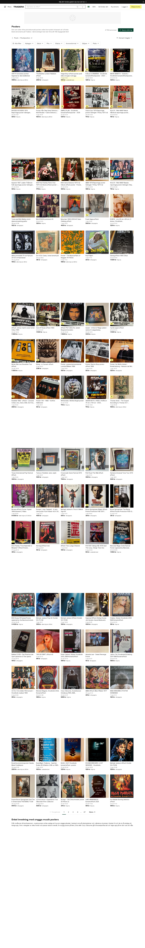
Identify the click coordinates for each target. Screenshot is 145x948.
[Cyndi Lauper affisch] (121, 314)
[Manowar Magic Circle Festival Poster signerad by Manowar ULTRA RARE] (121, 532)
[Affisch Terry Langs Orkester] (72, 532)
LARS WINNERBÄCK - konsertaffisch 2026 (92, 800)
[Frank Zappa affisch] (97, 205)
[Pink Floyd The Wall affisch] (97, 459)
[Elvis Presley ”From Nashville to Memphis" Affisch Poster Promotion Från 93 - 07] (23, 532)
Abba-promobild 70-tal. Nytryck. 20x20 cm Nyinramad (22, 256)
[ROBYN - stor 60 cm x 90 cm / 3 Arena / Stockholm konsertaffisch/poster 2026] (121, 205)
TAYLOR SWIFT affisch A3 (44, 654)
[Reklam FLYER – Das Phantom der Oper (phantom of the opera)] (23, 641)
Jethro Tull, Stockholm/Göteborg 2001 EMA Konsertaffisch (121, 655)
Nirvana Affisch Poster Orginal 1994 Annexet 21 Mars (21, 510)
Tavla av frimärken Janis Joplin (46, 473)
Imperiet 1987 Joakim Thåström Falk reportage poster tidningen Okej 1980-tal (22, 184)
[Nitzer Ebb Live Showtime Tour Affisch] (23, 351)
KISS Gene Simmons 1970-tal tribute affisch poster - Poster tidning (71, 184)
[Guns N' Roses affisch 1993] (47, 314)
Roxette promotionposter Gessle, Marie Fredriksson (23, 764)
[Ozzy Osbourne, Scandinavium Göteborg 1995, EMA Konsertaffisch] (72, 677)
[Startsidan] (19, 6)
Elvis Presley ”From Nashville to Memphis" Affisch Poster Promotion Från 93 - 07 (22, 547)
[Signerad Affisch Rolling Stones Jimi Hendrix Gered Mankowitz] (97, 604)
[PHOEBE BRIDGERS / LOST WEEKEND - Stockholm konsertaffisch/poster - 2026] (97, 749)
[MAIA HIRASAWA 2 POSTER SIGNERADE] (121, 677)
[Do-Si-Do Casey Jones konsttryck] (47, 242)
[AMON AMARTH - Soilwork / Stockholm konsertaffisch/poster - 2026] (121, 60)
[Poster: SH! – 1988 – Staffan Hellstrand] (47, 387)
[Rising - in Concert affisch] (47, 351)
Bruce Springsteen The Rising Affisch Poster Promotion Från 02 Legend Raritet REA (121, 510)
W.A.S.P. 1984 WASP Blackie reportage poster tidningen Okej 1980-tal (121, 184)
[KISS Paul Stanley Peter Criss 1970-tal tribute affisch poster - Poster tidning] (47, 169)
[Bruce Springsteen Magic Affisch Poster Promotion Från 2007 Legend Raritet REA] (97, 496)
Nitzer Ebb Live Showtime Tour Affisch (22, 365)
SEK (93, 7)
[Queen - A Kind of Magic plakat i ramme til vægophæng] (97, 314)
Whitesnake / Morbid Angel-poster (72, 401)
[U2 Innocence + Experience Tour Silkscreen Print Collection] (47, 786)
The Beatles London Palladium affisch (46, 75)
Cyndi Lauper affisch (117, 328)
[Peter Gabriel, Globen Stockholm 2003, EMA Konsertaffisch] (72, 641)
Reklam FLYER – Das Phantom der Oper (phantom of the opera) (22, 655)
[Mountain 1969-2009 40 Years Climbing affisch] (72, 205)
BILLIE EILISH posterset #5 (44, 219)
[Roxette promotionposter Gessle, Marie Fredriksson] (23, 749)
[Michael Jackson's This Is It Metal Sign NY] (72, 496)
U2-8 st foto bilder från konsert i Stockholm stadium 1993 (22, 692)
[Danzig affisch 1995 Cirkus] (121, 242)
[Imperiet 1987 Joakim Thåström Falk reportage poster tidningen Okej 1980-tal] (23, 169)
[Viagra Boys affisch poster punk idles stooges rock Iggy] (72, 60)
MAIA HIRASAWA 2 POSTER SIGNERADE (119, 692)
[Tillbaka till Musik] (12, 38)
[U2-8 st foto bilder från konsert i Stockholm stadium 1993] (23, 677)
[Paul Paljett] (97, 242)
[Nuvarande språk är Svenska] (88, 6)
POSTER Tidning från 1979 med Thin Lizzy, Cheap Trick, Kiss (96, 547)
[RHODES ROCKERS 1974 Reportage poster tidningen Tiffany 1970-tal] (23, 97)
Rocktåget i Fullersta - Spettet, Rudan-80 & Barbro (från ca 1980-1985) (47, 764)
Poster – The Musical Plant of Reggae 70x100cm (70, 256)
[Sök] (77, 6)
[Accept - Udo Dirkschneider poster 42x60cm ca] (72, 786)
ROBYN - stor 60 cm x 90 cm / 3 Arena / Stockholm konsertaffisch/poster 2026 (120, 220)
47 (85, 812)
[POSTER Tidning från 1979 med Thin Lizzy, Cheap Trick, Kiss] (97, 532)
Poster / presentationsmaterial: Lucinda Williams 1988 (71, 365)
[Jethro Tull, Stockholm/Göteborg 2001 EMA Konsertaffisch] (121, 641)
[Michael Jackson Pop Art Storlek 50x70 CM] (47, 604)
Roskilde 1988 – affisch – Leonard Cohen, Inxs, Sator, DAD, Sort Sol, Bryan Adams (23, 402)
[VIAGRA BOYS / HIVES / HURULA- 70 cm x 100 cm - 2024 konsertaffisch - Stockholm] (97, 387)
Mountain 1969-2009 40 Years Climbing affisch (71, 220)
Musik (16, 38)
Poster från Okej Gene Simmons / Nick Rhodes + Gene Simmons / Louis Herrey (47, 112)
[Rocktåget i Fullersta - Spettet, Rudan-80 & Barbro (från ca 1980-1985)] (47, 749)
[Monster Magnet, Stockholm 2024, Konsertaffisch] (47, 677)
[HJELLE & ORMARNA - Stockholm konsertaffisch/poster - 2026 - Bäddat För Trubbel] (97, 60)
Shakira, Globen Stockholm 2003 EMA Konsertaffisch (121, 619)
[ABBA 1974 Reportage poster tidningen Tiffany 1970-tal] (97, 169)
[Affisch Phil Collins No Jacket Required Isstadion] (72, 314)
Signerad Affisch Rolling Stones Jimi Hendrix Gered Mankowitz (96, 619)
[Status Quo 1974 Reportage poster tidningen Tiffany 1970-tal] (97, 97)
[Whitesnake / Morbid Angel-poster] (72, 387)
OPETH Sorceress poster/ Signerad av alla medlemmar (21, 75)
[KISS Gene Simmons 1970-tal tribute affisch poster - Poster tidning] (72, 169)
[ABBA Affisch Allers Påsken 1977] (97, 677)
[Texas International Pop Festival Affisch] (23, 459)
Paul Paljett (89, 255)
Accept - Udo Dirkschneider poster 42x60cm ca (72, 800)
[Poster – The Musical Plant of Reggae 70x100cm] (72, 242)
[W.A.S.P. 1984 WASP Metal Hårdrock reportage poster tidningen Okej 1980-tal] (121, 97)
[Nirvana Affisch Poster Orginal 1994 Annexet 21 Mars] (23, 496)
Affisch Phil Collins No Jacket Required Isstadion (70, 329)
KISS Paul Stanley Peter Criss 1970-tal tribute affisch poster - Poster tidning (47, 184)
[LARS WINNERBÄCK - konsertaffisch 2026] (97, 786)
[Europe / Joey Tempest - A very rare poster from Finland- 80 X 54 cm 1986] (47, 496)
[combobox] (52, 6)
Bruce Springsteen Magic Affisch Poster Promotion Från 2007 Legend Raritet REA (96, 510)
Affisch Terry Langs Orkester (70, 546)
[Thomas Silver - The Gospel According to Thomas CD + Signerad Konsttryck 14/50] (121, 387)
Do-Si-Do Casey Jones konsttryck (47, 255)
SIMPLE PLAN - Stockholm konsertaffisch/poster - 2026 (70, 111)
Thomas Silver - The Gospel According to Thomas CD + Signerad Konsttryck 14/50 (119, 402)
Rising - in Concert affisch (44, 364)
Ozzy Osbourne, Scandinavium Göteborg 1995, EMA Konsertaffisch (71, 692)
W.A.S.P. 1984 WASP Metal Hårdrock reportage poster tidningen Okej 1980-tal (119, 112)
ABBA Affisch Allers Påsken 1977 (96, 691)
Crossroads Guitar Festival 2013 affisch (71, 474)
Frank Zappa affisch (92, 219)
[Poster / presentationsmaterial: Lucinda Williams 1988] (72, 351)
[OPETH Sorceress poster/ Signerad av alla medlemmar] (23, 60)
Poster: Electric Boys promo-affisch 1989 (95, 365)
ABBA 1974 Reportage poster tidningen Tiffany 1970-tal (95, 184)
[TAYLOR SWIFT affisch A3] (47, 641)
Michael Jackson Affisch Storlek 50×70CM (71, 619)
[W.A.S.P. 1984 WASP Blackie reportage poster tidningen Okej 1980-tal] (121, 169)
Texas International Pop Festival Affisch (22, 474)
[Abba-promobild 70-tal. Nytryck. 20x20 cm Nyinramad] (23, 242)
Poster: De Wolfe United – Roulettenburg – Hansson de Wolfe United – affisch (121, 365)
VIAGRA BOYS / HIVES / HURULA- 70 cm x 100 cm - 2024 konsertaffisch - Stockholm (96, 402)
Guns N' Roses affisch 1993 (45, 328)
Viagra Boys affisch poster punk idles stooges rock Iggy (71, 75)
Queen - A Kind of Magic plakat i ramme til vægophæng (96, 329)
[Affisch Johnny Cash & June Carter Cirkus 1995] (23, 314)
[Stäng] (143, 2)
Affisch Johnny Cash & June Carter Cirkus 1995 (23, 329)
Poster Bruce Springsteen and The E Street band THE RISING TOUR (23, 800)
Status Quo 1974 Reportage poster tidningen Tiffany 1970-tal (97, 111)
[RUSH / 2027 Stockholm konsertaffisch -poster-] (72, 749)
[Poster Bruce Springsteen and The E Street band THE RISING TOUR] (23, 786)
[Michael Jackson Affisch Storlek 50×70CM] (72, 604)
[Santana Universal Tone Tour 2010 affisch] (121, 459)
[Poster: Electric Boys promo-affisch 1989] (97, 351)
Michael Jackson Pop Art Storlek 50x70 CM (47, 619)
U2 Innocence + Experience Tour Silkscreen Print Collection (47, 800)
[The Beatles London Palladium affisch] (47, 60)
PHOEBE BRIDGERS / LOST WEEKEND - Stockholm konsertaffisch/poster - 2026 (95, 764)
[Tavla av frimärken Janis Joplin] (47, 459)
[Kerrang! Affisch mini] (47, 532)
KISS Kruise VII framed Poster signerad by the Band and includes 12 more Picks (23, 619)
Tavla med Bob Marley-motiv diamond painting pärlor (21, 220)
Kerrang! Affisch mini (43, 546)
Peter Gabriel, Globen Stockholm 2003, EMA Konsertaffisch (72, 655)
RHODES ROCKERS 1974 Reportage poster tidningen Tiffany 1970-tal (21, 112)
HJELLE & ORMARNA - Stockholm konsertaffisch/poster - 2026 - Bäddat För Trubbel (96, 75)
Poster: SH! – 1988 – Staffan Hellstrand (45, 402)
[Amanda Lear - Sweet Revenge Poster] (97, 641)
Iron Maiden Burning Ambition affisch (119, 800)
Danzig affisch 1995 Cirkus (119, 255)
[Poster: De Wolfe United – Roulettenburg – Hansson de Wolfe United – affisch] (121, 351)
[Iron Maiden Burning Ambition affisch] (121, 786)
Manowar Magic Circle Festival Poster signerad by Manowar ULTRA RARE (120, 547)
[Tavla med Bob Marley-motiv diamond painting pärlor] (23, 205)
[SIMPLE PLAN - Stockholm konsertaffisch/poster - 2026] (72, 97)
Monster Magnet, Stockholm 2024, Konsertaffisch (47, 692)
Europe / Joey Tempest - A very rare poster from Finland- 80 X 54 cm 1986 (47, 510)
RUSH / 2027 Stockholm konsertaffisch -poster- (69, 764)
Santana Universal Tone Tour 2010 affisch (121, 474)
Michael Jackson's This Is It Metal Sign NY (72, 510)
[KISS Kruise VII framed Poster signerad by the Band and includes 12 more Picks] (23, 604)
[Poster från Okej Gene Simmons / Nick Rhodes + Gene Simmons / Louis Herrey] (47, 97)
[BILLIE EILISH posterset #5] (47, 205)
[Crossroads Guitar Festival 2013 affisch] (72, 459)
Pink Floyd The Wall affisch (94, 473)
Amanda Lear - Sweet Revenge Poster (96, 655)
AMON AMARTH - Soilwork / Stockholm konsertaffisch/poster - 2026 (121, 75)
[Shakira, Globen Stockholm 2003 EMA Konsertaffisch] (121, 604)
